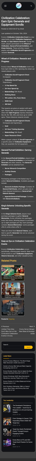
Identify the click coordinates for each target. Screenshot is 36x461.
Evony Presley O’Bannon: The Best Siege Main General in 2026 (16, 362)
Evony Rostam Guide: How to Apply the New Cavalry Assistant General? (17, 372)
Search (5, 344)
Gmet (22, 29)
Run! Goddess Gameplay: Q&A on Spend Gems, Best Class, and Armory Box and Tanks (16, 388)
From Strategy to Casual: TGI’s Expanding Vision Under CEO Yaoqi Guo (22, 421)
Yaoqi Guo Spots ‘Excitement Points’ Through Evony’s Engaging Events (22, 431)
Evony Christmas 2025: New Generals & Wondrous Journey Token (16, 377)
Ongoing (11, 319)
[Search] (31, 6)
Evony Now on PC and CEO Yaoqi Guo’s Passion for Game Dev (22, 442)
